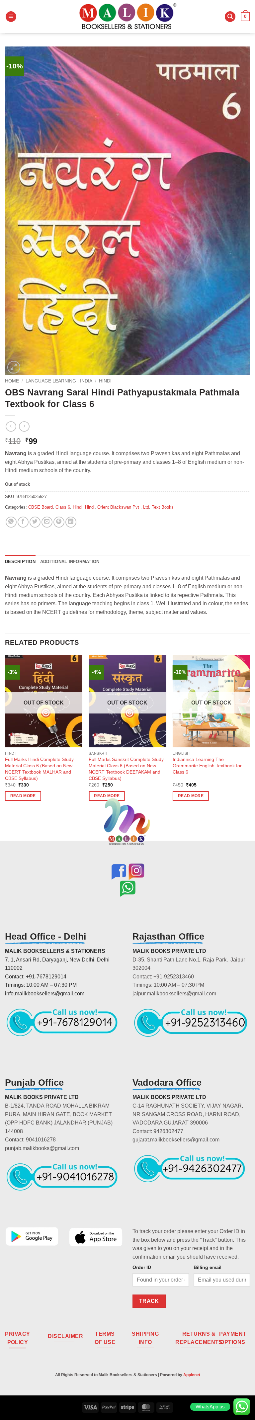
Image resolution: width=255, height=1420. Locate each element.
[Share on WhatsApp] (11, 522)
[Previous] (5, 733)
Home (12, 380)
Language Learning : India (59, 380)
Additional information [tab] (70, 561)
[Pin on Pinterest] (58, 522)
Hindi (105, 380)
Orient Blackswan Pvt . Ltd (123, 507)
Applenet (191, 1375)
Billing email (207, 1267)
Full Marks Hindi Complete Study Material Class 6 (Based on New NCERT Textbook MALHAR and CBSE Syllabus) (39, 769)
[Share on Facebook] (23, 522)
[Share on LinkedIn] (70, 522)
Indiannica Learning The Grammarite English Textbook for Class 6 (207, 765)
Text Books (163, 507)
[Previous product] (24, 426)
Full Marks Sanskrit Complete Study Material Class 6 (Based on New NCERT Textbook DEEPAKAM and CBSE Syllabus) (126, 769)
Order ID (141, 1267)
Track (149, 1301)
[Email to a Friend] (47, 522)
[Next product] (11, 426)
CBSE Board (40, 507)
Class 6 (62, 507)
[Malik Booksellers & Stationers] (127, 16)
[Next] (250, 733)
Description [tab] (20, 561)
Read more (23, 796)
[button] (11, 16)
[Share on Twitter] (35, 522)
